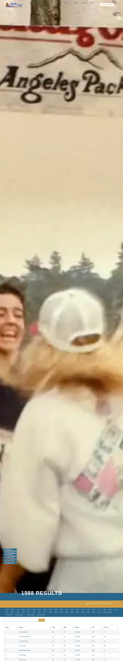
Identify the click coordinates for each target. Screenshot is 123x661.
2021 (83, 612)
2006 (115, 609)
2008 (12, 612)
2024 (94, 612)
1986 (7, 609)
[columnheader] (11, 627)
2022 (88, 612)
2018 (66, 612)
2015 (50, 612)
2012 (34, 612)
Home (31, 2)
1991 (34, 609)
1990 (28, 609)
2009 (18, 612)
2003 (99, 609)
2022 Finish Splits (9, 563)
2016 (56, 612)
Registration (40, 2)
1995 (56, 609)
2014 (45, 612)
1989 (23, 609)
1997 (67, 609)
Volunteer (58, 2)
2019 (72, 612)
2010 (23, 612)
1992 (39, 609)
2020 (77, 612)
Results (76, 2)
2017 (61, 612)
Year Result (8, 549)
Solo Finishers (9, 554)
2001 (88, 609)
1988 (18, 609)
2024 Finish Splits (9, 560)
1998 (72, 609)
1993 (45, 609)
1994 (50, 609)
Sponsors (84, 2)
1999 (77, 609)
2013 (39, 612)
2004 (105, 609)
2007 (7, 612)
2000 (83, 609)
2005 (110, 609)
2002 (94, 609)
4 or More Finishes (10, 552)
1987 (12, 609)
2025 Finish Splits (9, 557)
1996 (61, 609)
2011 (28, 612)
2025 (99, 612)
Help (92, 2)
